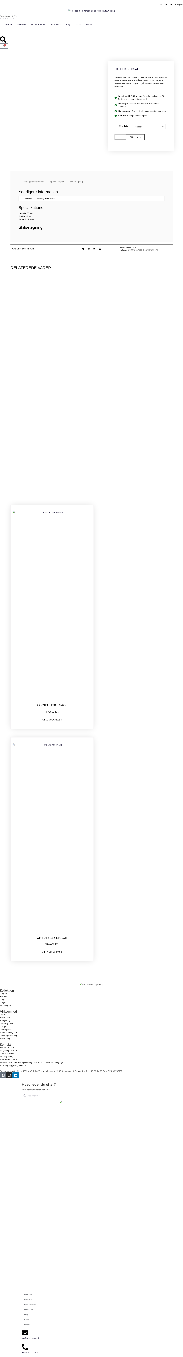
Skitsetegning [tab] (76, 181)
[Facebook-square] (3, 1075)
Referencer (56, 24)
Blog (68, 24)
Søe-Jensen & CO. (8, 16)
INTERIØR (21, 24)
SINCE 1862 (8, 19)
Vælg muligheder (52, 720)
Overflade (123, 126)
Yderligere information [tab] (33, 181)
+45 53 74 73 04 (30, 1352)
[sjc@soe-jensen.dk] (25, 1333)
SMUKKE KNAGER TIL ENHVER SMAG (143, 250)
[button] (83, 248)
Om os (78, 24)
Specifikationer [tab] (57, 181)
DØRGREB (7, 24)
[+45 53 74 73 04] (25, 1347)
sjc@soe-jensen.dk (30, 1338)
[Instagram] (9, 1075)
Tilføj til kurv (135, 137)
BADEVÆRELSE (38, 24)
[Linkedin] (15, 1075)
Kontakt (89, 24)
